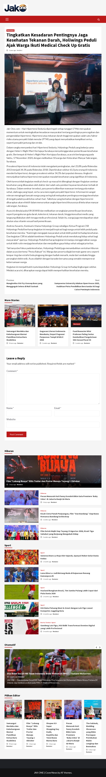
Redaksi (19, 50)
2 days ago (12, 484)
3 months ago (47, 631)
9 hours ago (13, 343)
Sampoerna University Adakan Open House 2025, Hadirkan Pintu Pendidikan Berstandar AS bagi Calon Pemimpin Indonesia (77, 285)
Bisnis (49, 716)
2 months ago (47, 597)
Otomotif (11, 670)
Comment (12, 371)
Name (10, 408)
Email (57, 408)
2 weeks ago (46, 343)
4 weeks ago (14, 677)
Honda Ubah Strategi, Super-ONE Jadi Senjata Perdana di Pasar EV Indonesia (47, 673)
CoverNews (51, 772)
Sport (42, 553)
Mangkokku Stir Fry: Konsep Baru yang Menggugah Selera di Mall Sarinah (24, 283)
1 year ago (12, 50)
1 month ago (47, 562)
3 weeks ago (47, 537)
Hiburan (10, 478)
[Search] (98, 19)
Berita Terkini (45, 622)
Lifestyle (90, 716)
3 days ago (46, 502)
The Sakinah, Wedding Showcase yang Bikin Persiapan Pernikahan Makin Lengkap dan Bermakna (92, 735)
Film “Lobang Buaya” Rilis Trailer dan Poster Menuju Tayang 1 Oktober (43, 481)
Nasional (10, 30)
